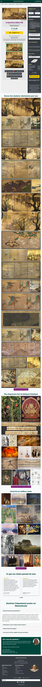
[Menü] (1, 1)
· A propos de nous (4, 674)
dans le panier (35, 76)
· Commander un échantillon (19, 673)
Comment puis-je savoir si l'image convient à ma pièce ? (14, 624)
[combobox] (34, 17)
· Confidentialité (4, 670)
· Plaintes (3, 673)
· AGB (3, 669)
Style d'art (5, 4)
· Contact (3, 666)
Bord (29, 15)
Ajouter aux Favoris (19, 71)
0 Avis (17, 78)
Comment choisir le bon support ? (10, 628)
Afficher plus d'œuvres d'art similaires (21, 389)
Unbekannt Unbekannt (19, 4)
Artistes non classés (12, 4)
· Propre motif (17, 666)
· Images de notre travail (18, 670)
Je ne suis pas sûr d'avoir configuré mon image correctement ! (15, 632)
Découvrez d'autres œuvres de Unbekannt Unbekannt (21, 486)
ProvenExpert (9, 592)
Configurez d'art (15, 32)
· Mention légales (4, 668)
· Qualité (16, 669)
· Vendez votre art (17, 668)
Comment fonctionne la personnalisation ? (11, 610)
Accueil (2, 4)
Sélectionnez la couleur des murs (15, 73)
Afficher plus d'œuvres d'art (21, 568)
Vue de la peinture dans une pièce (15, 76)
